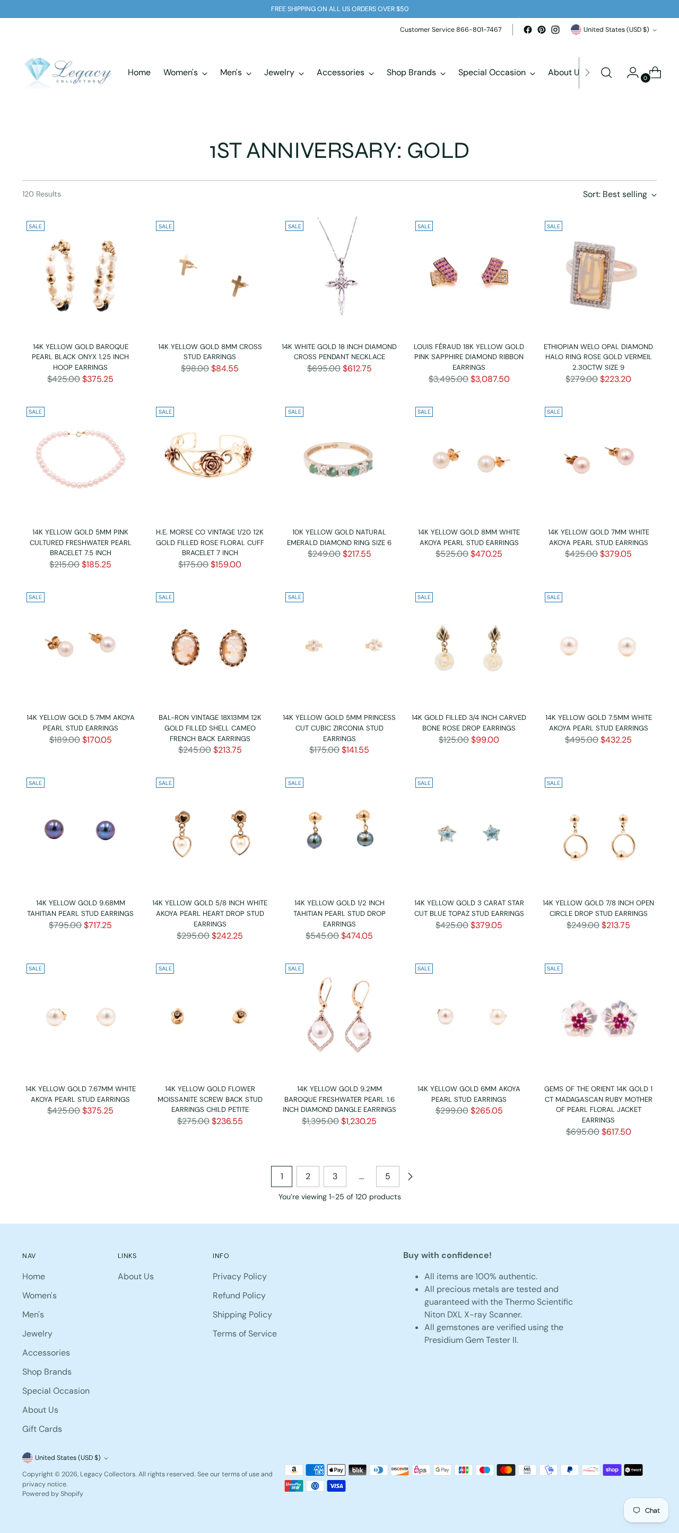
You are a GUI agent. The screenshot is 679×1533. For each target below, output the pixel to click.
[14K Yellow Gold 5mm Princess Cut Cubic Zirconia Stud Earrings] (339, 646)
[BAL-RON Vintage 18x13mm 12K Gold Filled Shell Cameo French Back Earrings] (210, 646)
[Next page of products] (410, 1176)
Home (33, 1276)
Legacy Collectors (107, 1474)
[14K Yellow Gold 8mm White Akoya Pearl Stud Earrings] (469, 461)
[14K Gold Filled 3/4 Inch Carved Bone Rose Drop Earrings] (469, 646)
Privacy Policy (240, 1276)
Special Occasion (56, 1390)
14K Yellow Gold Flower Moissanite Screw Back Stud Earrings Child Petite (210, 1099)
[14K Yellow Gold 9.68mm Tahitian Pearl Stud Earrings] (80, 831)
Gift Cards (42, 1428)
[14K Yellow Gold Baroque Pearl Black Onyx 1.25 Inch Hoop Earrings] (80, 275)
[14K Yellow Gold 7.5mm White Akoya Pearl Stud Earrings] (599, 646)
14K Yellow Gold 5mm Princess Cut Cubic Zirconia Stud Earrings (339, 728)
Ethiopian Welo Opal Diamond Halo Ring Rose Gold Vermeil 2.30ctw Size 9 (598, 357)
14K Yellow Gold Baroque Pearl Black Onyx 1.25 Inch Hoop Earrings (80, 357)
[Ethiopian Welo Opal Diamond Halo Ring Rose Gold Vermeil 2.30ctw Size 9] (599, 275)
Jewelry (37, 1333)
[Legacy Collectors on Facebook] (528, 29)
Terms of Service (245, 1333)
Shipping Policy (242, 1314)
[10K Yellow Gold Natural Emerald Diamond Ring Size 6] (339, 461)
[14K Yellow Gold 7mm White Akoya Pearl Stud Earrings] (599, 461)
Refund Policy (239, 1295)
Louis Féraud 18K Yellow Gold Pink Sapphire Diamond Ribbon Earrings (469, 357)
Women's (39, 1295)
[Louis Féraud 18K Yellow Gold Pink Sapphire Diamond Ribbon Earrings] (469, 275)
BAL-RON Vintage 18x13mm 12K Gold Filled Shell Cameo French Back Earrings (210, 728)
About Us (40, 1409)
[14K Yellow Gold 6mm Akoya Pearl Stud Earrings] (469, 1017)
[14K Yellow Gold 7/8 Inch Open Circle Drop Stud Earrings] (599, 831)
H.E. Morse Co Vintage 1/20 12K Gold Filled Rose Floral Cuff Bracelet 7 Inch (210, 542)
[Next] (587, 72)
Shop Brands (47, 1371)
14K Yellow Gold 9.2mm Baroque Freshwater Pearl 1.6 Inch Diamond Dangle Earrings (339, 1099)
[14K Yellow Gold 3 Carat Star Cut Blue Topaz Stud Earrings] (469, 831)
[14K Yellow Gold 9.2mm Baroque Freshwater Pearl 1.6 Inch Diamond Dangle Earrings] (339, 1017)
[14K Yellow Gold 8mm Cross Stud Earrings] (210, 275)
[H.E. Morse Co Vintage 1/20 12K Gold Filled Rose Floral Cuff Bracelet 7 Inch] (210, 461)
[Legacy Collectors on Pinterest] (541, 29)
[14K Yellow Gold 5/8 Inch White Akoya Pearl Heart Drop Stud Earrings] (210, 831)
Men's (33, 1314)
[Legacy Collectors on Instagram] (555, 29)
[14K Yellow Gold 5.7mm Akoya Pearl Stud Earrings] (80, 646)
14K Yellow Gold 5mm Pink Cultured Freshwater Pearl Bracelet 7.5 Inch (81, 542)
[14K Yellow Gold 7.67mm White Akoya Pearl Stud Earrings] (80, 1017)
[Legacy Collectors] (67, 72)
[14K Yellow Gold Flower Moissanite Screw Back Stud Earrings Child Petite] (210, 1017)
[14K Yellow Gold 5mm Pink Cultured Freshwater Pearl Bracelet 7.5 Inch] (80, 461)
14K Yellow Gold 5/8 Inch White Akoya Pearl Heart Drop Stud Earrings (209, 913)
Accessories (46, 1352)
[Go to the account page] (628, 72)
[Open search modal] (606, 72)
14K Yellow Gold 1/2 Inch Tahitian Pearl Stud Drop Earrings (339, 913)
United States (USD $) (616, 29)
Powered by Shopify (52, 1494)
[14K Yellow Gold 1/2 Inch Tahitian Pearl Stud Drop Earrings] (339, 831)
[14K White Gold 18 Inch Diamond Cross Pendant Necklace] (339, 275)
